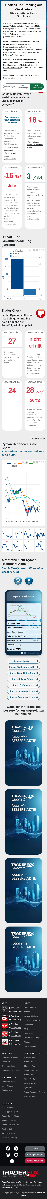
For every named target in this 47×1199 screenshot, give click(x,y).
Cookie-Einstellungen (12, 68)
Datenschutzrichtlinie (11, 78)
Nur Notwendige (23, 86)
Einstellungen (9, 87)
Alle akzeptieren (37, 86)
